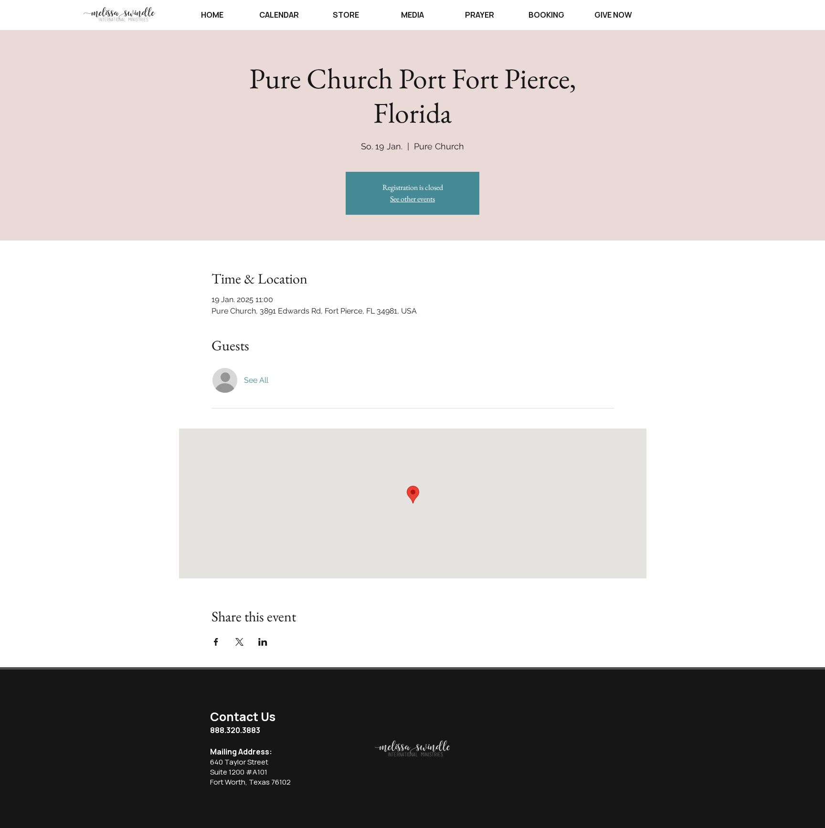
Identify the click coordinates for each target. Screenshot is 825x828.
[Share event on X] (239, 642)
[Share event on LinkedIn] (262, 642)
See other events (412, 199)
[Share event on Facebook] (216, 642)
